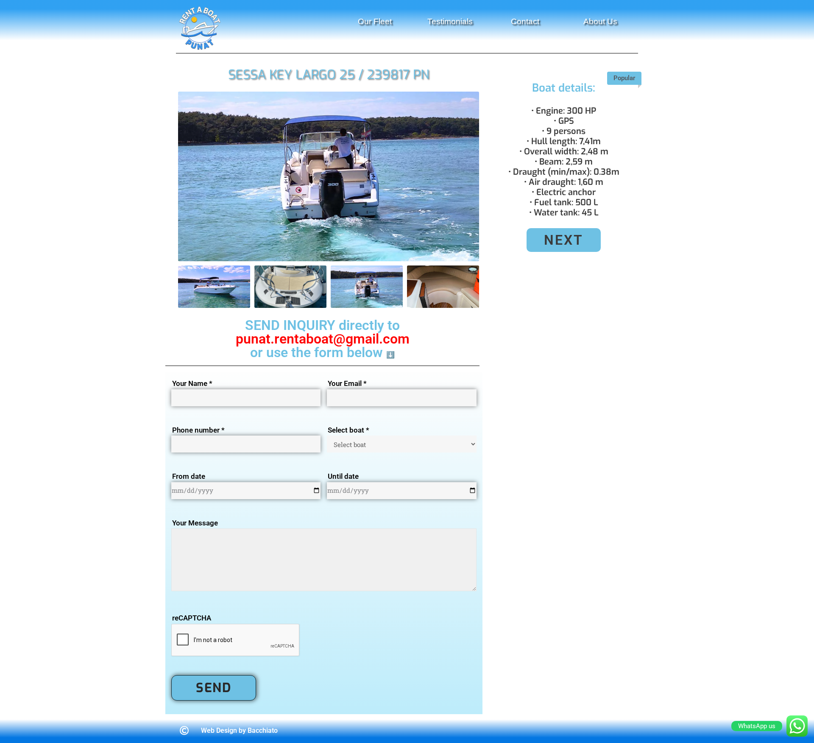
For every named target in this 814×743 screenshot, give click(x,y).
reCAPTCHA (191, 618)
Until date (343, 476)
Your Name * (192, 383)
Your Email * (347, 383)
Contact (525, 21)
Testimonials (450, 21)
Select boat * (348, 430)
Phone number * (198, 430)
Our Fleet (375, 21)
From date (188, 476)
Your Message (195, 523)
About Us (600, 21)
